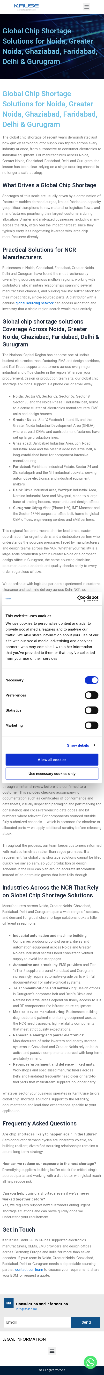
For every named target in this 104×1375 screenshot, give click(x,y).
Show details (78, 745)
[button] (86, 6)
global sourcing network (35, 303)
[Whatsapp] (90, 1362)
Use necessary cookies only (52, 773)
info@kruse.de (26, 1309)
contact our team (29, 1269)
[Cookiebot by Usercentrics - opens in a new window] (77, 598)
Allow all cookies (52, 760)
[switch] (91, 695)
